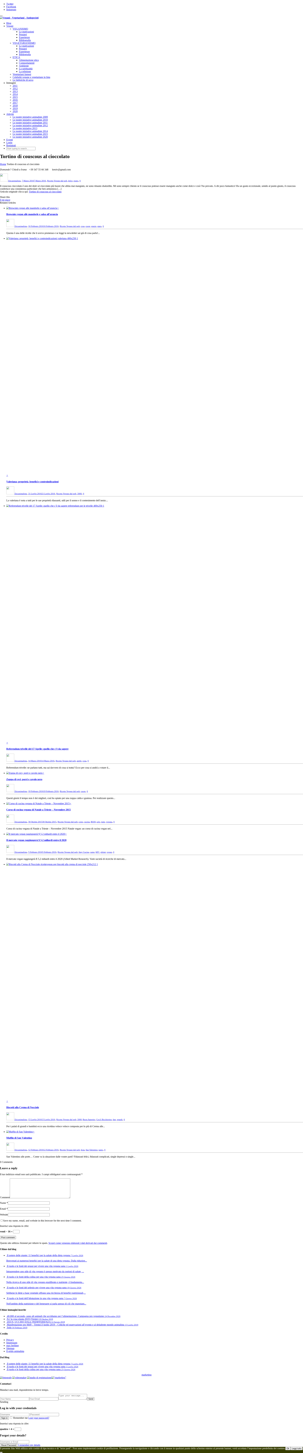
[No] (1, 1452)
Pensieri (23, 34)
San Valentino (92, 1150)
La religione (25, 71)
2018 (15, 105)
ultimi (103, 852)
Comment (5, 1197)
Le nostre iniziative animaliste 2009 (30, 117)
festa (83, 1150)
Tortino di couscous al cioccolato (45, 191)
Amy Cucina (83, 852)
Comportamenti (26, 63)
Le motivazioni (26, 31)
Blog (8, 23)
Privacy (10, 1339)
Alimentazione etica (29, 60)
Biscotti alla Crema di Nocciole (22, 1107)
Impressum (11, 1342)
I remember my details (29, 1445)
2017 (15, 102)
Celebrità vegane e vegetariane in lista (31, 77)
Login (9, 142)
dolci (70, 181)
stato (99, 226)
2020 (15, 111)
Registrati (11, 145)
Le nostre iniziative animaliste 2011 (30, 122)
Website (4, 1214)
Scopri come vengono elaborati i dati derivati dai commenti (77, 1243)
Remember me (20, 1418)
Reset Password (8, 1445)
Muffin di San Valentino (19, 1137)
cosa (83, 226)
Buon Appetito (89, 1119)
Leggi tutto (296, 1448)
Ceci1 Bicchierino (104, 1119)
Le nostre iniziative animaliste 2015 (30, 134)
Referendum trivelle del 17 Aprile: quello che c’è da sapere (37, 749)
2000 (79, 493)
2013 (15, 91)
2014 (15, 94)
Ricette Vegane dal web (57, 181)
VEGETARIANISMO (24, 43)
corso (81, 822)
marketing (147, 1374)
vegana (109, 822)
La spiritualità (26, 68)
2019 (15, 108)
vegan (109, 852)
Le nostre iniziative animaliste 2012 (30, 125)
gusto (76, 181)
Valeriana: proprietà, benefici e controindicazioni (32, 481)
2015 (15, 97)
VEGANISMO (20, 28)
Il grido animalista (15, 1351)
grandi (119, 1119)
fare (114, 1119)
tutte (103, 822)
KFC (98, 852)
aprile (79, 761)
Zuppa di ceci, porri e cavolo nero (24, 779)
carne (92, 852)
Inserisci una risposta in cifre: (14, 1226)
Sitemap (10, 1348)
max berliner (12, 1345)
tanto (101, 1150)
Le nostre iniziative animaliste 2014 (30, 131)
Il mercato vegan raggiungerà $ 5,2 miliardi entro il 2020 (36, 840)
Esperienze (24, 37)
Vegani (9, 26)
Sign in (4, 1418)
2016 (15, 100)
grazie (93, 226)
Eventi (9, 139)
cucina (87, 822)
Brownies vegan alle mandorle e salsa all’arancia (32, 214)
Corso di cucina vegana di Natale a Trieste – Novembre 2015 (38, 809)
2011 (15, 85)
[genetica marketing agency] (159, 1375)
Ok (288, 1448)
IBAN (93, 822)
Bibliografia (25, 40)
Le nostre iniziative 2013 (25, 128)
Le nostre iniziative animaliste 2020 (30, 137)
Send (90, 1399)
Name (3, 1203)
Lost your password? (38, 1418)
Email (3, 1208)
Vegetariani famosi (22, 74)
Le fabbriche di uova (23, 80)
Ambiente (24, 65)
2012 (15, 88)
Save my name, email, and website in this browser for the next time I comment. (42, 1220)
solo (98, 822)
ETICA (16, 57)
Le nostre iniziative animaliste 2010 (30, 119)
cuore (88, 226)
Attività (10, 114)
